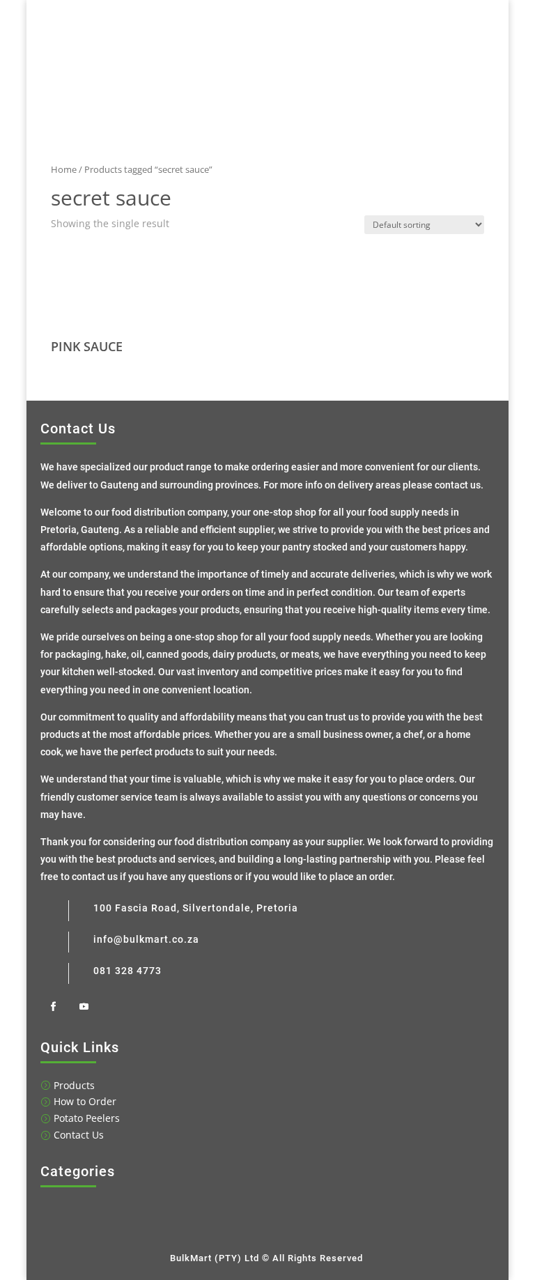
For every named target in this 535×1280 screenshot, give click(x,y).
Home (64, 169)
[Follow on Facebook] (52, 1006)
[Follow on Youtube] (83, 1006)
